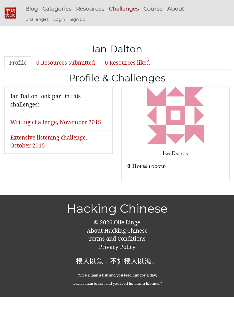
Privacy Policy (117, 247)
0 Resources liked (127, 63)
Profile (18, 63)
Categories (57, 8)
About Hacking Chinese (117, 231)
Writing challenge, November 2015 (55, 122)
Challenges (124, 8)
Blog (31, 8)
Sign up (78, 19)
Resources (90, 8)
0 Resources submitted (65, 63)
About (175, 8)
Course (153, 8)
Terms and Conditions (117, 238)
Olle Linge (126, 222)
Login (59, 19)
